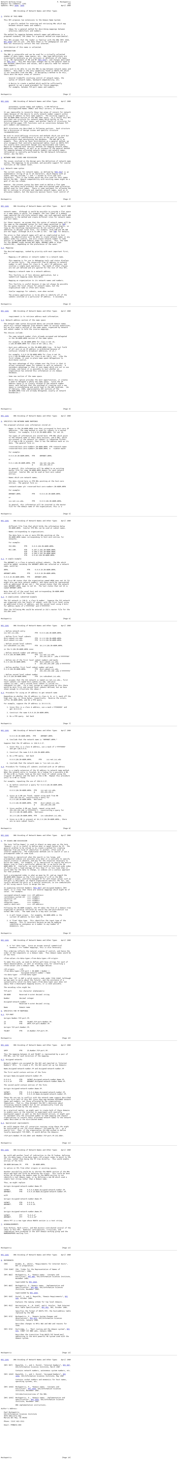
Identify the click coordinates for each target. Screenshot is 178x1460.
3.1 (2, 168)
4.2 (2, 597)
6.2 (2, 1059)
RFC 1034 (33, 1282)
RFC (66, 1296)
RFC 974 (42, 60)
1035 (22, 5)
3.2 (2, 248)
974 (16, 1331)
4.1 (2, 559)
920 (16, 1298)
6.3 (2, 1123)
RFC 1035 (8, 42)
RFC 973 (11, 62)
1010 (17, 1376)
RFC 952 (58, 172)
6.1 (2, 1014)
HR (64, 224)
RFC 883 (34, 1287)
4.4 (2, 767)
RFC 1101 (5, 101)
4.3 (2, 693)
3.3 (2, 320)
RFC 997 (37, 888)
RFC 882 (31, 1276)
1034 (16, 5)
